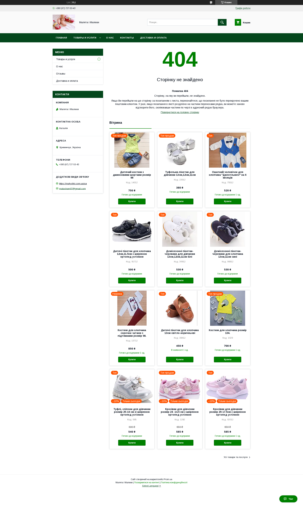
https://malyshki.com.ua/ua (73, 183)
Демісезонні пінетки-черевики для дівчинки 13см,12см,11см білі (180, 254)
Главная (61, 37)
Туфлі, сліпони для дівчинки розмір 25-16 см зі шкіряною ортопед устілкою (131, 412)
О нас (110, 37)
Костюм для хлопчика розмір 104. (228, 331)
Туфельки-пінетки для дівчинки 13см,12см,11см (180, 173)
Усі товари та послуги (236, 457)
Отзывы (60, 73)
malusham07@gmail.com (72, 188)
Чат (291, 498)
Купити (132, 201)
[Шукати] (222, 22)
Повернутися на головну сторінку (180, 112)
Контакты (127, 37)
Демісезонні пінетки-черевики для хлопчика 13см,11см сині (227, 254)
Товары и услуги (84, 37)
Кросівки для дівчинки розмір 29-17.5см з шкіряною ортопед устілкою (227, 412)
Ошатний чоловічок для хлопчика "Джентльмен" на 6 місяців (227, 175)
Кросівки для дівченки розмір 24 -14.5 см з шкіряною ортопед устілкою (180, 412)
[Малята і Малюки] (64, 28)
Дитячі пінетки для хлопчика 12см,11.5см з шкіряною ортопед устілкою (132, 254)
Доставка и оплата (153, 37)
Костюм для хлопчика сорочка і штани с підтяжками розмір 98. (132, 333)
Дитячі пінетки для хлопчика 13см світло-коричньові (180, 331)
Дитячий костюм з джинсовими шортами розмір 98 (132, 175)
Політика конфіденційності (174, 482)
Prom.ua (168, 479)
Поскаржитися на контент (146, 482)
